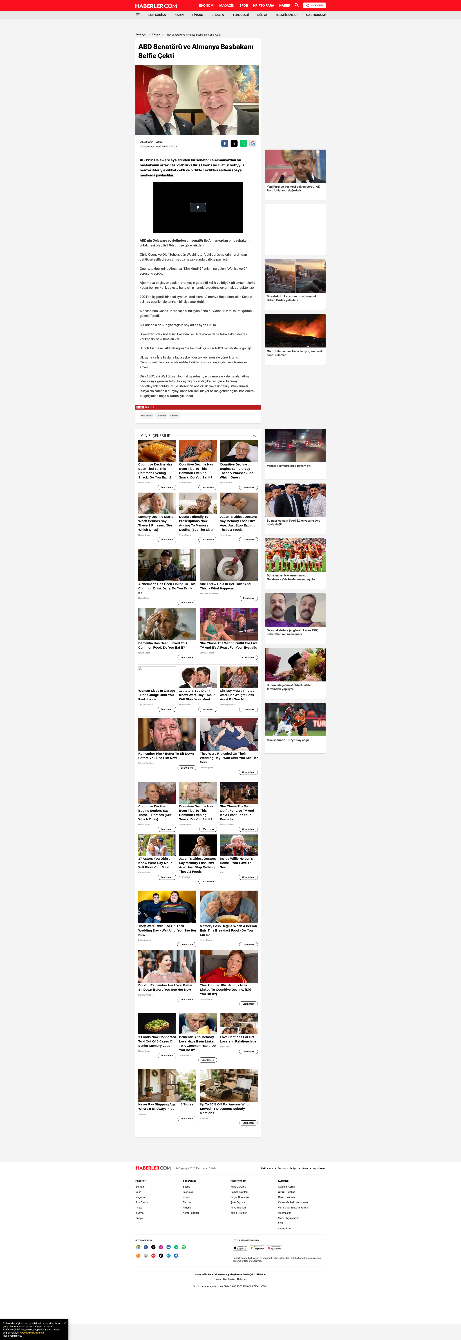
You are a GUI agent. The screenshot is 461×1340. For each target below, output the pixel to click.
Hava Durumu (238, 1186)
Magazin (140, 1197)
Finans (186, 1197)
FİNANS (197, 15)
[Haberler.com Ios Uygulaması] (240, 1248)
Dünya (156, 34)
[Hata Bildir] (224, 1286)
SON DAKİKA (157, 15)
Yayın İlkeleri (319, 1168)
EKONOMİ (206, 5)
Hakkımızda (267, 1168)
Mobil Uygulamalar (288, 1217)
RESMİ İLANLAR (286, 15)
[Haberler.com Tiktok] (161, 1256)
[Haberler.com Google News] (138, 1247)
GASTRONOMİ (316, 15)
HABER (284, 5)
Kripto (138, 1207)
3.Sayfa (139, 1212)
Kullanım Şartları (287, 1186)
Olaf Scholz (147, 415)
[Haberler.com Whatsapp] (176, 1247)
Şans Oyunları (238, 1202)
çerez (6, 1326)
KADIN (179, 15)
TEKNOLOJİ (241, 15)
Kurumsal (283, 1180)
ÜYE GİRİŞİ (317, 5)
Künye (305, 1168)
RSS (280, 1223)
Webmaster (284, 1212)
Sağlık (186, 1186)
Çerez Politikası (286, 1197)
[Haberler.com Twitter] (153, 1247)
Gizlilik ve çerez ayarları (205, 1286)
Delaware (161, 415)
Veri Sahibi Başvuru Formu (293, 1207)
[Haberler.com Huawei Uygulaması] (274, 1248)
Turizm (187, 1202)
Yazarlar (187, 1207)
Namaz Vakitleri (239, 1191)
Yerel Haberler (191, 1212)
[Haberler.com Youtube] (153, 1256)
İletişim (293, 1168)
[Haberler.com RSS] (138, 1256)
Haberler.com (238, 1180)
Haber (218, 1279)
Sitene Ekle (284, 1228)
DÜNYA (262, 15)
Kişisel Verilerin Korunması (293, 1202)
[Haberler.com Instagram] (161, 1247)
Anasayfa (141, 34)
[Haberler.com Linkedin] (168, 1247)
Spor (138, 1191)
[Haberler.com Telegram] (168, 1256)
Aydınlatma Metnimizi (32, 1332)
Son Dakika (141, 1202)
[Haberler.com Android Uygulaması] (257, 1248)
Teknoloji (188, 1191)
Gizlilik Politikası (287, 1191)
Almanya (174, 415)
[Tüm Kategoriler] (137, 15)
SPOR (243, 5)
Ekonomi (140, 1186)
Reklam (282, 1168)
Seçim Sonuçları (239, 1197)
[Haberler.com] (153, 1168)
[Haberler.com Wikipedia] (146, 1256)
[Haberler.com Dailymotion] (176, 1256)
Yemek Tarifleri (238, 1212)
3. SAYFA (218, 15)
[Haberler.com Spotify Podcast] (184, 1247)
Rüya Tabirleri (238, 1207)
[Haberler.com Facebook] (146, 1247)
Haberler (140, 1180)
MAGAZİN (226, 5)
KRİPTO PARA (263, 5)
